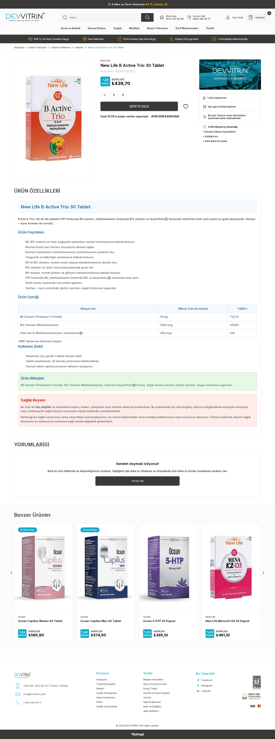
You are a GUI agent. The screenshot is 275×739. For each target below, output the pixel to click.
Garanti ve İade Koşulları (156, 693)
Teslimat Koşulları (106, 684)
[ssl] (251, 696)
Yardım (147, 697)
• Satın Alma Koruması (215, 141)
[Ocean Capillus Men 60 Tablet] (106, 567)
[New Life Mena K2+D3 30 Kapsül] (231, 567)
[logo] (27, 675)
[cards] (253, 706)
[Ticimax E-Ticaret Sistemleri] (137, 735)
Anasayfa (101, 679)
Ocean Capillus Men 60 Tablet (100, 621)
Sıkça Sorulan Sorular (155, 684)
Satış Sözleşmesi (105, 697)
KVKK (99, 702)
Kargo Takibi (150, 688)
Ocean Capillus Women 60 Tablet (40, 621)
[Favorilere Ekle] (186, 106)
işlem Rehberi (150, 711)
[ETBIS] (255, 682)
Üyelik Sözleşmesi (106, 693)
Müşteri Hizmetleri (153, 679)
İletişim (100, 688)
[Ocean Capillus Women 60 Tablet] (43, 567)
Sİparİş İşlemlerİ (152, 702)
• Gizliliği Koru (210, 136)
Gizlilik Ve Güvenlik (106, 706)
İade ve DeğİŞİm (152, 706)
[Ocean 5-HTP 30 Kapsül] (168, 567)
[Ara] (147, 17)
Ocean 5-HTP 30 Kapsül (159, 621)
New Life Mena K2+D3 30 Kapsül (227, 621)
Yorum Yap (138, 480)
